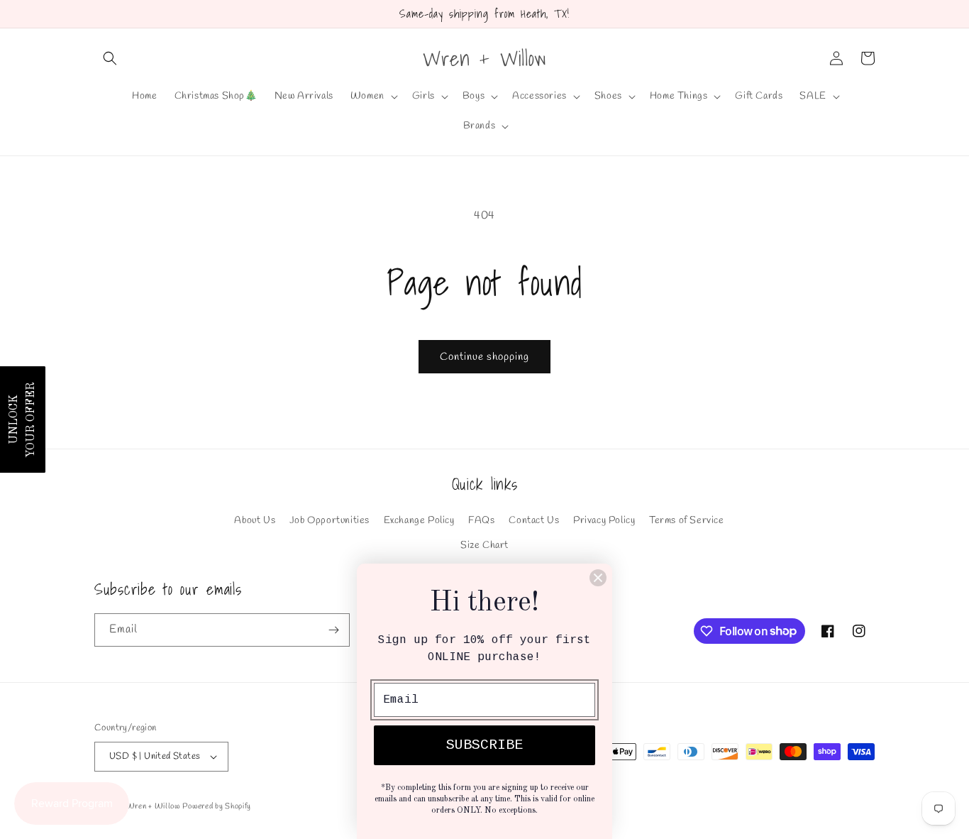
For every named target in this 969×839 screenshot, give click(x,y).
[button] (110, 58)
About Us (254, 520)
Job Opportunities (329, 520)
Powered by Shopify (216, 806)
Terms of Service (686, 520)
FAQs (481, 520)
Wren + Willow (153, 806)
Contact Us (534, 520)
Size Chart (484, 545)
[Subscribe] (333, 630)
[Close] (598, 577)
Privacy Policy (604, 520)
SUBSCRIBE (484, 745)
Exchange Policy (419, 520)
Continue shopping (484, 357)
